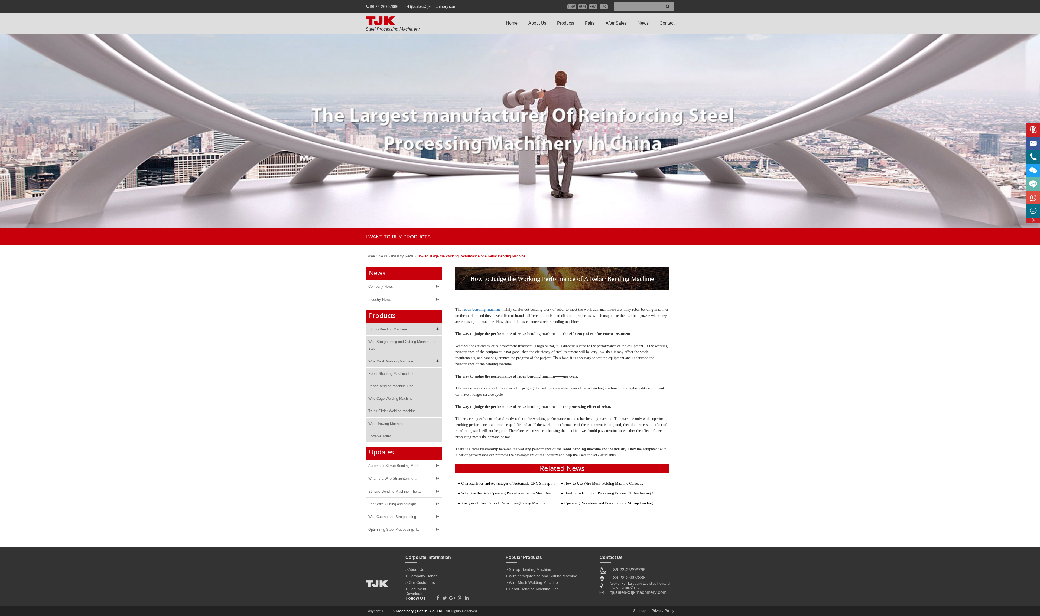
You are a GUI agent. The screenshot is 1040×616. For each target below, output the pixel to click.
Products (565, 23)
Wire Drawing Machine (385, 424)
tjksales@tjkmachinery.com (433, 6)
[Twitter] (444, 596)
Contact (666, 23)
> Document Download (415, 590)
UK (603, 7)
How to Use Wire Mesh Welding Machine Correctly (604, 483)
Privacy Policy (663, 611)
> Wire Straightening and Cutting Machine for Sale (543, 576)
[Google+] (452, 596)
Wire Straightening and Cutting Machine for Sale (401, 345)
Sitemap (639, 611)
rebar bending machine (481, 309)
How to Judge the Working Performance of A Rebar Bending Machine (471, 256)
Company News (380, 286)
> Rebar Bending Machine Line (532, 589)
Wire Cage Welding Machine (390, 399)
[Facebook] (437, 596)
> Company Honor (421, 576)
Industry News (402, 256)
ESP (571, 7)
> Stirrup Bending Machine (528, 569)
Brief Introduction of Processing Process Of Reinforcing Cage (611, 493)
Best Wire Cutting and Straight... (393, 504)
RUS (582, 7)
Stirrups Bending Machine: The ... (394, 491)
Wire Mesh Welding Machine (390, 361)
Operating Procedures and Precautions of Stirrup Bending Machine (611, 503)
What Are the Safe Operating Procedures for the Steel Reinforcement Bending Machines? (508, 493)
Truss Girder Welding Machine (392, 411)
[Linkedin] (466, 596)
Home (512, 23)
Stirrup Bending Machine (387, 329)
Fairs (590, 23)
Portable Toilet (379, 436)
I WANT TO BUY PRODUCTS (398, 237)
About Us (537, 23)
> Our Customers (420, 582)
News (643, 23)
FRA (593, 7)
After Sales (616, 23)
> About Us (414, 569)
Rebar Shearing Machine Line (391, 374)
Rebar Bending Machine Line (390, 386)
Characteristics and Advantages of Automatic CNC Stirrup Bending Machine (508, 483)
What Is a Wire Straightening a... (394, 478)
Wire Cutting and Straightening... (393, 517)
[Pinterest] (459, 596)
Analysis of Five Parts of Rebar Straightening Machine (503, 503)
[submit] (668, 7)
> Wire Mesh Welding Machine (532, 582)
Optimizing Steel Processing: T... (394, 529)
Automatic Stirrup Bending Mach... (395, 466)
